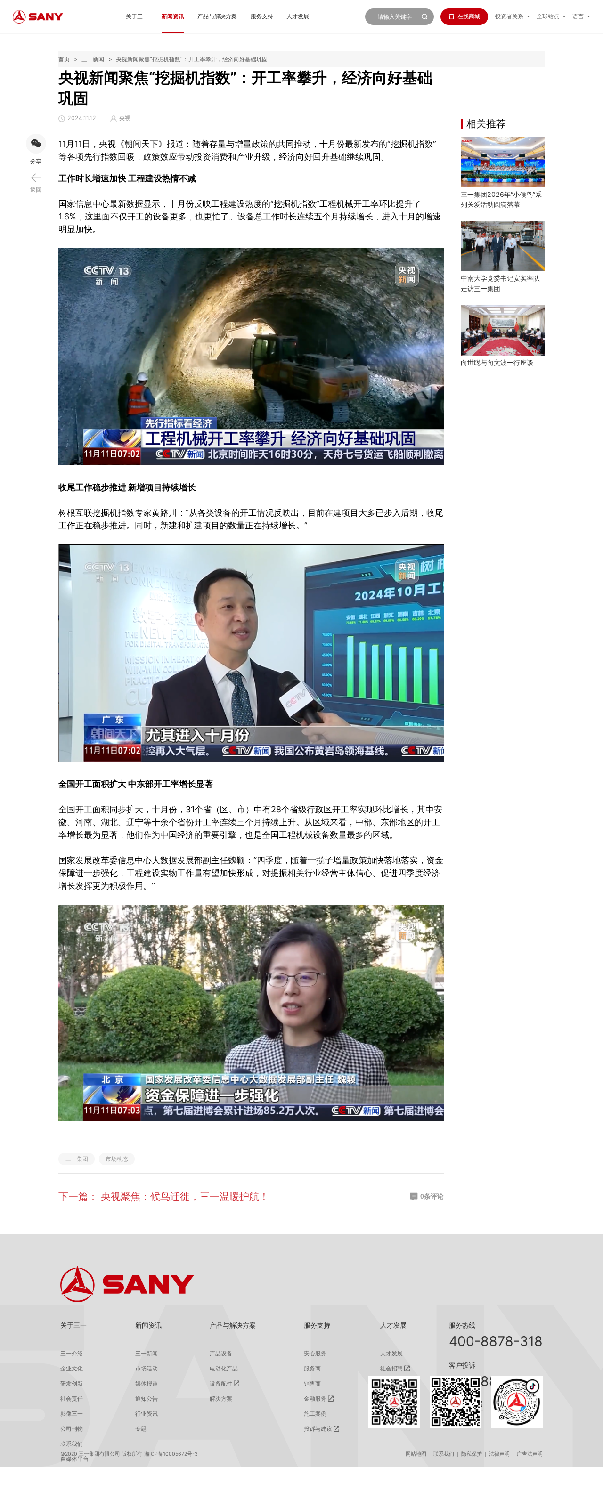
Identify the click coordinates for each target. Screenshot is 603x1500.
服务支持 (262, 16)
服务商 (312, 1368)
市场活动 (146, 1368)
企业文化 (71, 1368)
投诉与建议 (318, 1429)
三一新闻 (92, 59)
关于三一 (137, 16)
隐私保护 (471, 1454)
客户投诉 (462, 1365)
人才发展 (297, 16)
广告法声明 (530, 1454)
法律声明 (499, 1454)
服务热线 (462, 1325)
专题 (141, 1429)
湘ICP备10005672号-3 (171, 1454)
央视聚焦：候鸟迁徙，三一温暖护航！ (185, 1196)
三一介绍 (71, 1353)
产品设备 (221, 1353)
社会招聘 (391, 1368)
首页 (64, 59)
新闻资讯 (173, 16)
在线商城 (468, 16)
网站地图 (416, 1454)
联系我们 (443, 1454)
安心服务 (315, 1353)
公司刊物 (71, 1429)
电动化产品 (224, 1368)
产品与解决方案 (217, 16)
